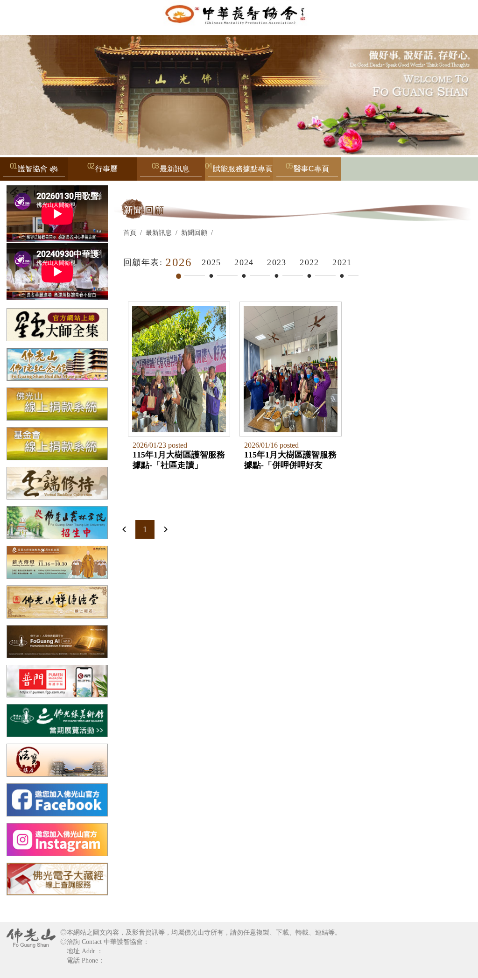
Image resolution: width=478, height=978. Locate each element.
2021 (342, 262)
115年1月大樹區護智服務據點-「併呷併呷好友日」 (290, 460)
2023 (277, 262)
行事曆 (106, 169)
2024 (244, 262)
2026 (178, 262)
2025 (211, 262)
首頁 (129, 232)
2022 (309, 262)
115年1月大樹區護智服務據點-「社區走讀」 (179, 460)
